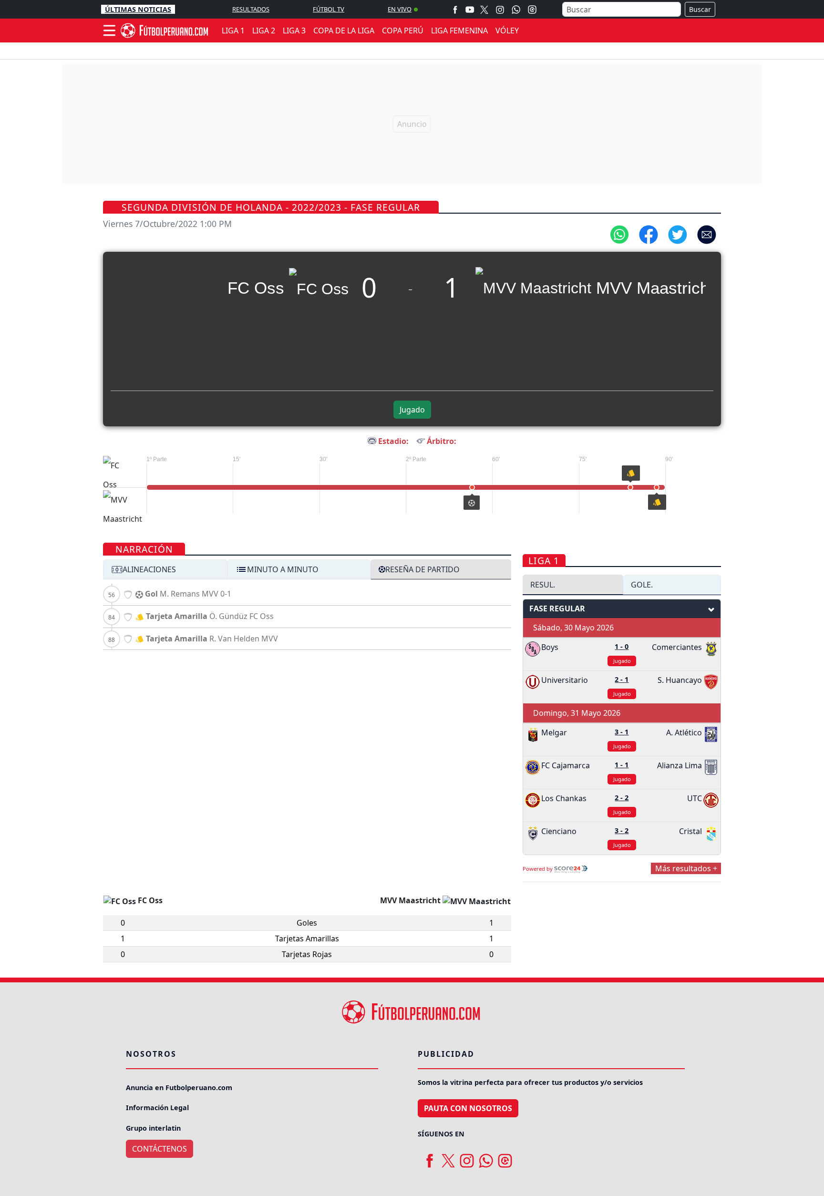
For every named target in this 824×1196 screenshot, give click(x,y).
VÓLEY (507, 30)
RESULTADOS (250, 9)
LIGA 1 (233, 30)
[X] (484, 9)
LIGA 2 (263, 30)
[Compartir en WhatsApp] (619, 233)
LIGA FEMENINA (459, 30)
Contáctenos (159, 1149)
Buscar (700, 9)
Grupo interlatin (153, 1128)
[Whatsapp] (516, 9)
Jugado (412, 409)
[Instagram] (500, 9)
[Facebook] (455, 9)
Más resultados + (686, 868)
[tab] (165, 569)
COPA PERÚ (402, 30)
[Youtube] (469, 9)
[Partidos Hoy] (532, 9)
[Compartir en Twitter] (677, 233)
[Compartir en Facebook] (648, 233)
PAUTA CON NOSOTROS (468, 1108)
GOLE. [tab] (642, 584)
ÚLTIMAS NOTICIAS (138, 9)
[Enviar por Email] (706, 233)
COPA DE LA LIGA (343, 30)
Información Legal (157, 1107)
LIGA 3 (294, 30)
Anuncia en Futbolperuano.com (179, 1087)
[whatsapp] (486, 1157)
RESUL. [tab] (542, 584)
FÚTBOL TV (328, 9)
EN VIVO (400, 9)
